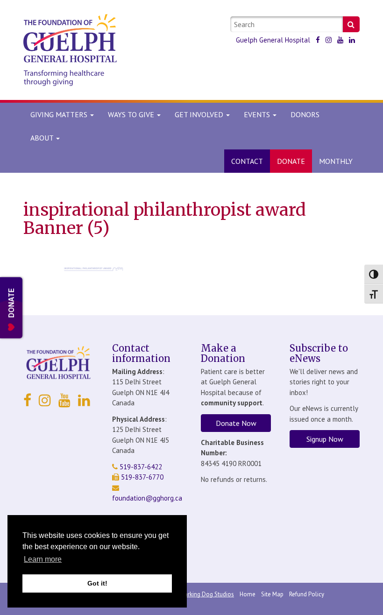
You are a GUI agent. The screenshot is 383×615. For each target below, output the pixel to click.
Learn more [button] (43, 559)
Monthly (336, 161)
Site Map (272, 594)
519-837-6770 (141, 477)
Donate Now (236, 423)
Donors (305, 114)
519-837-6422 (140, 466)
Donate (291, 161)
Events (258, 114)
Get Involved (200, 114)
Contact (247, 161)
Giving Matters (59, 114)
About (41, 137)
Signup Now (324, 439)
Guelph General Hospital (273, 39)
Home (247, 594)
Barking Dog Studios (207, 594)
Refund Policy (306, 594)
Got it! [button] (97, 583)
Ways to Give (132, 114)
